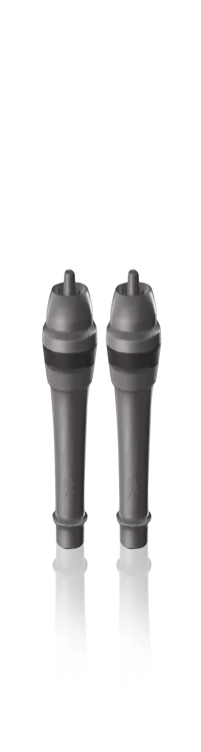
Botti (14, 692)
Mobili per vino (18, 690)
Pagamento (17, 699)
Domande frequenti (20, 694)
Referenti (16, 706)
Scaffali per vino (19, 688)
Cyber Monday (18, 713)
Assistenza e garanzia (21, 697)
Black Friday (17, 708)
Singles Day (17, 711)
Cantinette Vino (19, 685)
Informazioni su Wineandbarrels (26, 703)
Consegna (16, 702)
